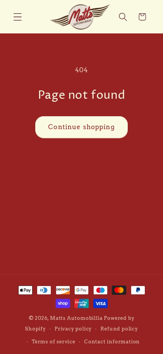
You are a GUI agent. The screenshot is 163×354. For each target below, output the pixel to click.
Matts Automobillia (76, 318)
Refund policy (119, 329)
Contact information (112, 342)
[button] (17, 17)
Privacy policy (73, 329)
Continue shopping (81, 127)
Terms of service (53, 342)
